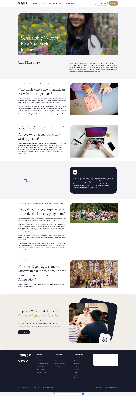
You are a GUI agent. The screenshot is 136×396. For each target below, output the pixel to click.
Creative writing (60, 363)
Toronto (76, 366)
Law (56, 360)
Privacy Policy (36, 387)
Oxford (76, 360)
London (76, 363)
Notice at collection (58, 394)
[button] (35, 3)
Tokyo (76, 372)
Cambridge (77, 358)
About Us (39, 358)
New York (77, 378)
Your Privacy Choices (73, 394)
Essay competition (42, 363)
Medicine (58, 358)
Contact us (40, 375)
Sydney (76, 369)
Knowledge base (42, 372)
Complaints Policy (48, 387)
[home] (22, 3)
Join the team (41, 366)
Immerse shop (41, 369)
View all (57, 366)
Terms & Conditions (23, 387)
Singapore (77, 375)
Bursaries (39, 360)
